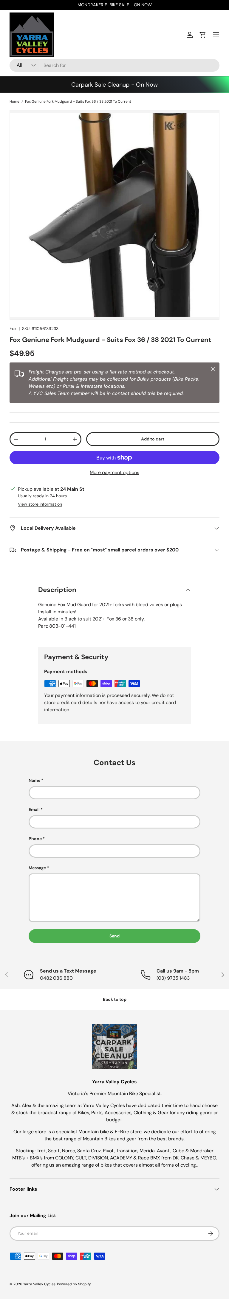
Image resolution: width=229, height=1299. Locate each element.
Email (34, 809)
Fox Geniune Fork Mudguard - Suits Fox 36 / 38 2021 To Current (78, 101)
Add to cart (152, 439)
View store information (40, 504)
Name (34, 780)
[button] (202, 34)
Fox (13, 328)
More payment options (114, 472)
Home (14, 101)
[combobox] (114, 65)
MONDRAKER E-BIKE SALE (104, 4)
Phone (35, 838)
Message (37, 867)
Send (114, 936)
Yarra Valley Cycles (39, 1284)
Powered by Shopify (74, 1284)
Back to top (114, 999)
